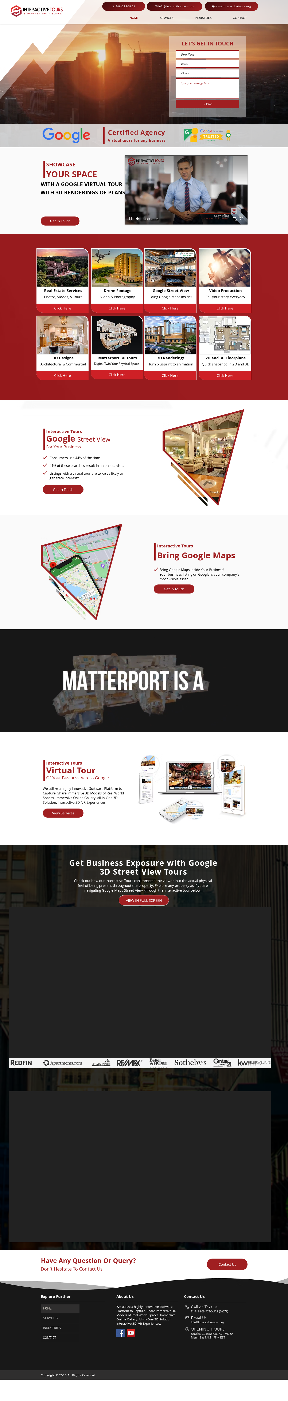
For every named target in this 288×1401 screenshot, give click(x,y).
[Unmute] (137, 219)
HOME (47, 1309)
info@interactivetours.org (207, 1322)
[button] (60, 221)
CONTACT (49, 1338)
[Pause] (130, 219)
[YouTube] (131, 1333)
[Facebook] (120, 1333)
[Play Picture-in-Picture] (234, 219)
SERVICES (50, 1318)
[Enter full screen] (242, 219)
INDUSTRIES (52, 1328)
